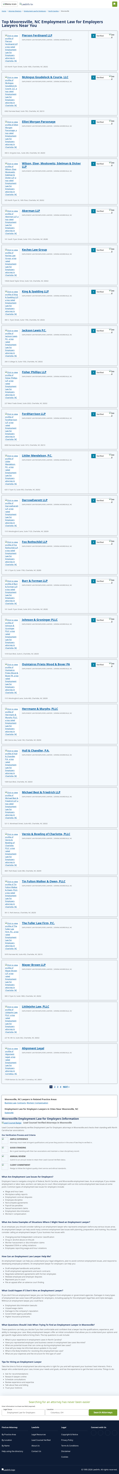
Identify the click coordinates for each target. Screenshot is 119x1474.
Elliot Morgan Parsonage (38, 121)
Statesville (9, 1112)
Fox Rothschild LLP (34, 542)
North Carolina (53, 11)
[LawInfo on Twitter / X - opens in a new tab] (100, 1432)
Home (4, 11)
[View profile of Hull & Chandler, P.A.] (12, 763)
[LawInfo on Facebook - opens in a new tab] (93, 1432)
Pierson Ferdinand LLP (37, 35)
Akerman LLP (31, 211)
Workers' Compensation (37, 1103)
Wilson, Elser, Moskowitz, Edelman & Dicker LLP (51, 164)
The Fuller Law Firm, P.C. (38, 923)
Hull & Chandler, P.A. (35, 750)
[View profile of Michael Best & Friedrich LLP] (12, 805)
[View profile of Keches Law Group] (12, 262)
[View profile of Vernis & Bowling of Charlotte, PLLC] (12, 849)
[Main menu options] (10, 4)
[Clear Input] (42, 1412)
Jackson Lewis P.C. (34, 330)
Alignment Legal (33, 1048)
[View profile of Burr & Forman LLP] (12, 592)
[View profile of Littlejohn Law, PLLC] (12, 1019)
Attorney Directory (14, 11)
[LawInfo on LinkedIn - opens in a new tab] (114, 1432)
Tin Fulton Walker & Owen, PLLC (43, 881)
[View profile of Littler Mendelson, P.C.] (12, 469)
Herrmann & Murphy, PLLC (40, 709)
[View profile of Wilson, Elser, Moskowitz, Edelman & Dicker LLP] (12, 179)
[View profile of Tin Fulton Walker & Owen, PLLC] (12, 894)
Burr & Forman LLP (35, 581)
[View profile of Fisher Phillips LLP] (12, 384)
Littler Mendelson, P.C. (37, 455)
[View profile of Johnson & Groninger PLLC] (12, 633)
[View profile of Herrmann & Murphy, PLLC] (12, 721)
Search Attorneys (103, 1412)
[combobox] (23, 1412)
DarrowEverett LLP (35, 500)
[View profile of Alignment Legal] (12, 1061)
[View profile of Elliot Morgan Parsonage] (12, 134)
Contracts (21, 1103)
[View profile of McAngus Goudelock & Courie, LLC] (12, 91)
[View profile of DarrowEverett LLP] (12, 512)
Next (65, 1087)
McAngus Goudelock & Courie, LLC (45, 77)
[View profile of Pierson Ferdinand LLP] (12, 48)
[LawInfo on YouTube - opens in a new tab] (107, 1432)
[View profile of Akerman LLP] (12, 222)
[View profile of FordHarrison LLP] (12, 426)
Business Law (10, 1103)
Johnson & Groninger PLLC (40, 620)
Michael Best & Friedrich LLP (41, 792)
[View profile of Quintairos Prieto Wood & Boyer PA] (12, 678)
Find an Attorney (9, 1427)
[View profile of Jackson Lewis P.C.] (12, 343)
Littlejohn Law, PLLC (35, 1006)
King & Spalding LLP (35, 291)
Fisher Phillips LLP (34, 372)
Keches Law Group (34, 249)
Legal (63, 1427)
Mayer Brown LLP (34, 965)
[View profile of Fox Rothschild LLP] (12, 553)
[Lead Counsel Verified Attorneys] (11, 1122)
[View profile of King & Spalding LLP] (12, 302)
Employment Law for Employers (35, 11)
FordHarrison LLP (34, 414)
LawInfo (35, 1427)
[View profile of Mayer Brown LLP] (12, 977)
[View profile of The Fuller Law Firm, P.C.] (12, 935)
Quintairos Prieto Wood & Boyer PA (46, 664)
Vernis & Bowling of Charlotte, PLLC (46, 834)
